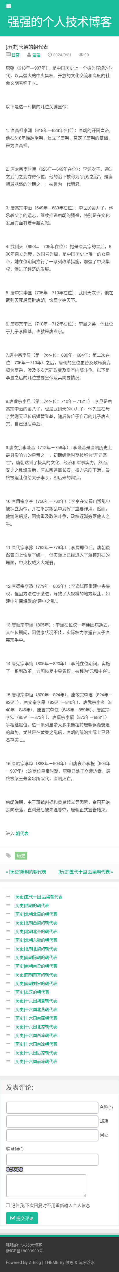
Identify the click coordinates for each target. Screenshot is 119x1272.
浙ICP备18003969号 (24, 1251)
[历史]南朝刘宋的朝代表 (35, 983)
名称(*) (106, 1107)
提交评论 (24, 1218)
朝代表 (22, 833)
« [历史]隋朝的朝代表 (26, 872)
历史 (21, 855)
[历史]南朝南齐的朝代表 (35, 974)
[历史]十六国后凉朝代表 (35, 1052)
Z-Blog (35, 1262)
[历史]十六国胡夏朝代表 (35, 1000)
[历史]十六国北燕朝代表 (35, 1009)
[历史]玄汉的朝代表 (31, 992)
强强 (36, 54)
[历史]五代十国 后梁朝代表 (38, 896)
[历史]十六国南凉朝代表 (35, 1044)
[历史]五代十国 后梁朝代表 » (86, 872)
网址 (104, 1135)
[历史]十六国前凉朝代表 (35, 1061)
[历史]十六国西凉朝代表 (35, 1035)
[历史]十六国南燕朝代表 (35, 1018)
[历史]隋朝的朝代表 (31, 905)
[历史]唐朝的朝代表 (27, 46)
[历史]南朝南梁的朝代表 (35, 966)
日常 (16, 54)
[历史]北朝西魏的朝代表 (35, 922)
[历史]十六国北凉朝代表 (35, 1026)
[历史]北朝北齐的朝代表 (35, 931)
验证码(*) (15, 1148)
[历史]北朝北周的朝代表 (35, 914)
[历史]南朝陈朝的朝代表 (35, 957)
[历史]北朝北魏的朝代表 (35, 948)
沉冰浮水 (87, 1262)
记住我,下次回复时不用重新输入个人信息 (50, 1205)
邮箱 (104, 1121)
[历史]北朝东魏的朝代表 (35, 940)
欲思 (70, 1262)
